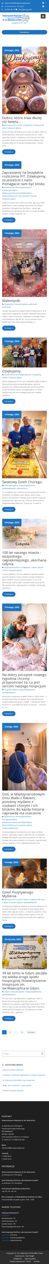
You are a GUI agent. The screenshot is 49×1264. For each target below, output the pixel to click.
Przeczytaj (8, 152)
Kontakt (37, 1261)
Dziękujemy (27, 125)
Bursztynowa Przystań (13, 125)
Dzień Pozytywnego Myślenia (17, 894)
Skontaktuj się (24, 32)
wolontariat (6, 307)
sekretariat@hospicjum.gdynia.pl (17, 3)
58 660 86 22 (6, 1237)
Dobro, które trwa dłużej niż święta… (21, 119)
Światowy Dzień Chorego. (22, 482)
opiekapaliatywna (9, 488)
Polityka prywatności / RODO (20, 1261)
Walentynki (11, 300)
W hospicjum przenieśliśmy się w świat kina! (19, 1080)
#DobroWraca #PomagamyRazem (17, 187)
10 (22, 1032)
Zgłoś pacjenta (30, 1259)
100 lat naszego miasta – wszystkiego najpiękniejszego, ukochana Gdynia (24, 558)
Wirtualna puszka (25, 9)
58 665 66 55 (10, 9)
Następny (31, 1032)
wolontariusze (22, 488)
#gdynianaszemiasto (12, 567)
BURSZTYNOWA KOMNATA (13, 1070)
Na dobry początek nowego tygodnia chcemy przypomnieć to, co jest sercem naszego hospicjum (24, 680)
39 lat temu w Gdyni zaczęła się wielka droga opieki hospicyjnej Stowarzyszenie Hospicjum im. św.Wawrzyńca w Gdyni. (24, 980)
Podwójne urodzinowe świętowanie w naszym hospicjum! (24, 1075)
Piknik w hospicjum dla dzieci (13, 1090)
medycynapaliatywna (27, 485)
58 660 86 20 (6, 1235)
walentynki (33, 304)
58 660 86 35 (6, 1240)
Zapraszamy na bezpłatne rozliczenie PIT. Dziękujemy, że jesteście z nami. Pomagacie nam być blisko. (24, 178)
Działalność (17, 1259)
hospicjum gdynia (14, 128)
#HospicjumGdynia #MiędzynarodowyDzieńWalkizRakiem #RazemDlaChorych (17, 193)
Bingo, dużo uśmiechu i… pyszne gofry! (17, 1085)
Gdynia (5, 377)
